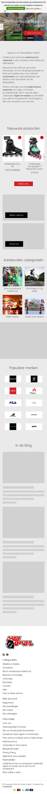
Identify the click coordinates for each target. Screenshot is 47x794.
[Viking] (34, 427)
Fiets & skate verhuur (13, 693)
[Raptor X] (34, 403)
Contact (7, 686)
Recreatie (7, 682)
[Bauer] (13, 379)
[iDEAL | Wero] (14, 790)
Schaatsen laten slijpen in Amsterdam (21, 734)
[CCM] (13, 391)
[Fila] (13, 403)
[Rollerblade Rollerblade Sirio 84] (12, 148)
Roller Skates (12, 316)
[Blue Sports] (34, 379)
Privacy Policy (9, 752)
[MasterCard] (18, 790)
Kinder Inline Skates (34, 316)
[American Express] (27, 790)
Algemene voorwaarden (14, 756)
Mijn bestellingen (10, 706)
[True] (13, 427)
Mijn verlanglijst (10, 713)
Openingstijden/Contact (14, 727)
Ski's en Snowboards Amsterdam (18, 730)
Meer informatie (34, 33)
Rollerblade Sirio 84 (12, 165)
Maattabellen (9, 759)
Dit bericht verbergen (16, 8)
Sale (5, 689)
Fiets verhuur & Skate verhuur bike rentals (22, 737)
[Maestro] (31, 790)
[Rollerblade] (13, 415)
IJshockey (7, 678)
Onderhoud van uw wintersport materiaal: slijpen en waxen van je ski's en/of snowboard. (23, 766)
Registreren (8, 702)
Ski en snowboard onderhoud (12, 289)
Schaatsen (8, 667)
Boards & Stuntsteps (13, 675)
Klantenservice (10, 741)
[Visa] (23, 790)
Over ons (7, 723)
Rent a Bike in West (12, 772)
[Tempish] (34, 415)
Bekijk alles (23, 183)
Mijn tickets (8, 710)
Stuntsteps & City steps (34, 289)
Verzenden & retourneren (15, 745)
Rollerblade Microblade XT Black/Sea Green (35, 166)
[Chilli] (34, 391)
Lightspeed (7, 786)
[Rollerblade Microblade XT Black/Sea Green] (34, 148)
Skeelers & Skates (11, 664)
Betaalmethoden (11, 748)
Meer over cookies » (33, 8)
